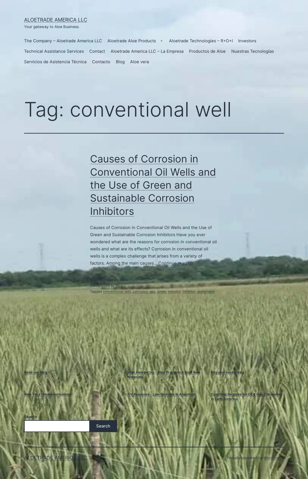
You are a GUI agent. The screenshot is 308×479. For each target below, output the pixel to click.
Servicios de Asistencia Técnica (55, 61)
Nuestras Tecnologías (252, 51)
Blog (120, 61)
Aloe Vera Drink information (47, 394)
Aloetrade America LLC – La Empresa (147, 51)
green (161, 291)
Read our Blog (35, 372)
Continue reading (175, 263)
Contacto (101, 61)
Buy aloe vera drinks (227, 372)
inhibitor (188, 291)
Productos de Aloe (207, 51)
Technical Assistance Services (54, 51)
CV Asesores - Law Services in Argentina (161, 394)
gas (152, 291)
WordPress (273, 458)
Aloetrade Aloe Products (131, 40)
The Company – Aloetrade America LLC (63, 40)
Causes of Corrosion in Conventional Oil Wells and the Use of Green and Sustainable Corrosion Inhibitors (153, 185)
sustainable (206, 291)
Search (30, 417)
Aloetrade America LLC (55, 20)
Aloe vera (139, 61)
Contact (97, 51)
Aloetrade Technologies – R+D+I (201, 40)
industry (174, 291)
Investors (247, 40)
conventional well (117, 291)
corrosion (140, 291)
